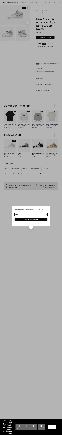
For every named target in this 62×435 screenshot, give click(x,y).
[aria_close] (31, 226)
